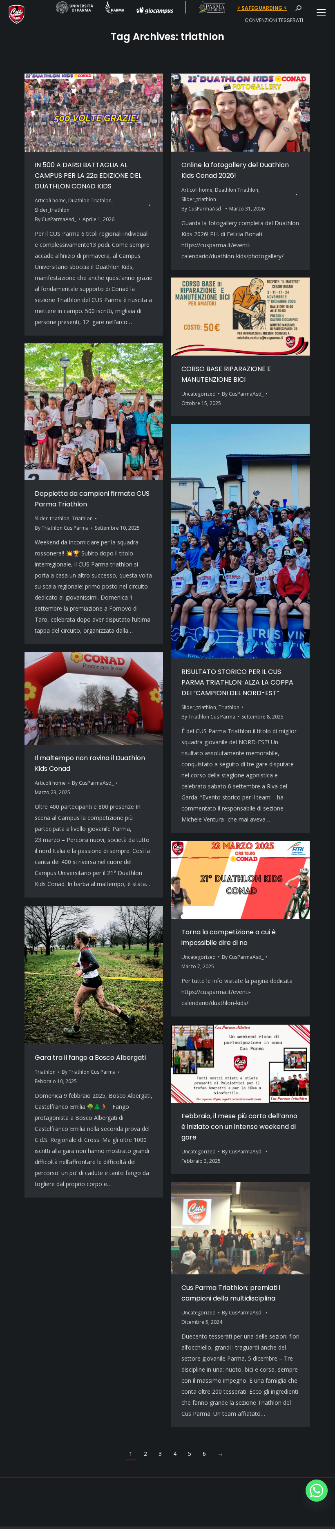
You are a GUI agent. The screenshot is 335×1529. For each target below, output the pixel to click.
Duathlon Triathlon (90, 200)
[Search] (298, 8)
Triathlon (82, 518)
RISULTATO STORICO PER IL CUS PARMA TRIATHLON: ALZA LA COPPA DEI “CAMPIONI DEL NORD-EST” (237, 682)
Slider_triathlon (52, 209)
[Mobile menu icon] (321, 12)
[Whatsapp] (317, 1491)
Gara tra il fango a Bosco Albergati (90, 1057)
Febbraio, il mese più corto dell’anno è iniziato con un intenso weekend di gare (239, 1126)
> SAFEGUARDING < (262, 8)
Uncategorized (198, 393)
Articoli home (50, 200)
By (55, 219)
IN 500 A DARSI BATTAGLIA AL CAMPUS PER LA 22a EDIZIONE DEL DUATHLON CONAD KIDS (88, 175)
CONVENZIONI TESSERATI (274, 20)
